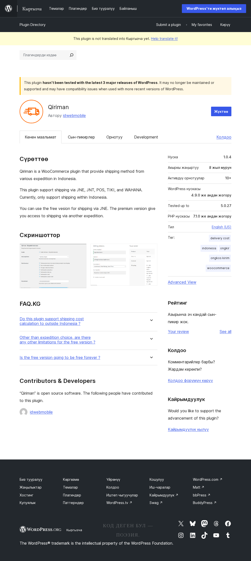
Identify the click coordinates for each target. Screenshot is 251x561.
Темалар (70, 487)
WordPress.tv (119, 503)
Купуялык (28, 503)
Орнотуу (114, 137)
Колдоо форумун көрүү (190, 380)
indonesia (209, 248)
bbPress (202, 495)
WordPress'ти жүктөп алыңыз (214, 8)
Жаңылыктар (31, 487)
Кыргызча (74, 530)
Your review (178, 331)
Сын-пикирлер (81, 137)
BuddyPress (205, 503)
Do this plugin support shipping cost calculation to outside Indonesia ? (52, 321)
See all (225, 331)
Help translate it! (164, 38)
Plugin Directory (33, 25)
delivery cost (219, 238)
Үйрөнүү (113, 479)
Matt (198, 487)
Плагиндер (72, 495)
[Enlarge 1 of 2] (79, 250)
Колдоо (223, 137)
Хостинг (26, 495)
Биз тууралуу (31, 479)
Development (146, 137)
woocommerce (218, 268)
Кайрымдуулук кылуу (188, 429)
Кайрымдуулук (164, 495)
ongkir (224, 248)
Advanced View (182, 282)
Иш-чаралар (160, 487)
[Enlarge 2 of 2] (150, 250)
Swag (156, 503)
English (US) (221, 227)
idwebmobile (74, 115)
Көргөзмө (71, 479)
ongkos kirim (220, 258)
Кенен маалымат (40, 137)
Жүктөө (221, 111)
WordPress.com (208, 479)
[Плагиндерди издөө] (71, 55)
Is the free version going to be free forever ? (60, 357)
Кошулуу (157, 479)
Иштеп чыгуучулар (122, 495)
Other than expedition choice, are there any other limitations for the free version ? (57, 339)
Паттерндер (73, 503)
